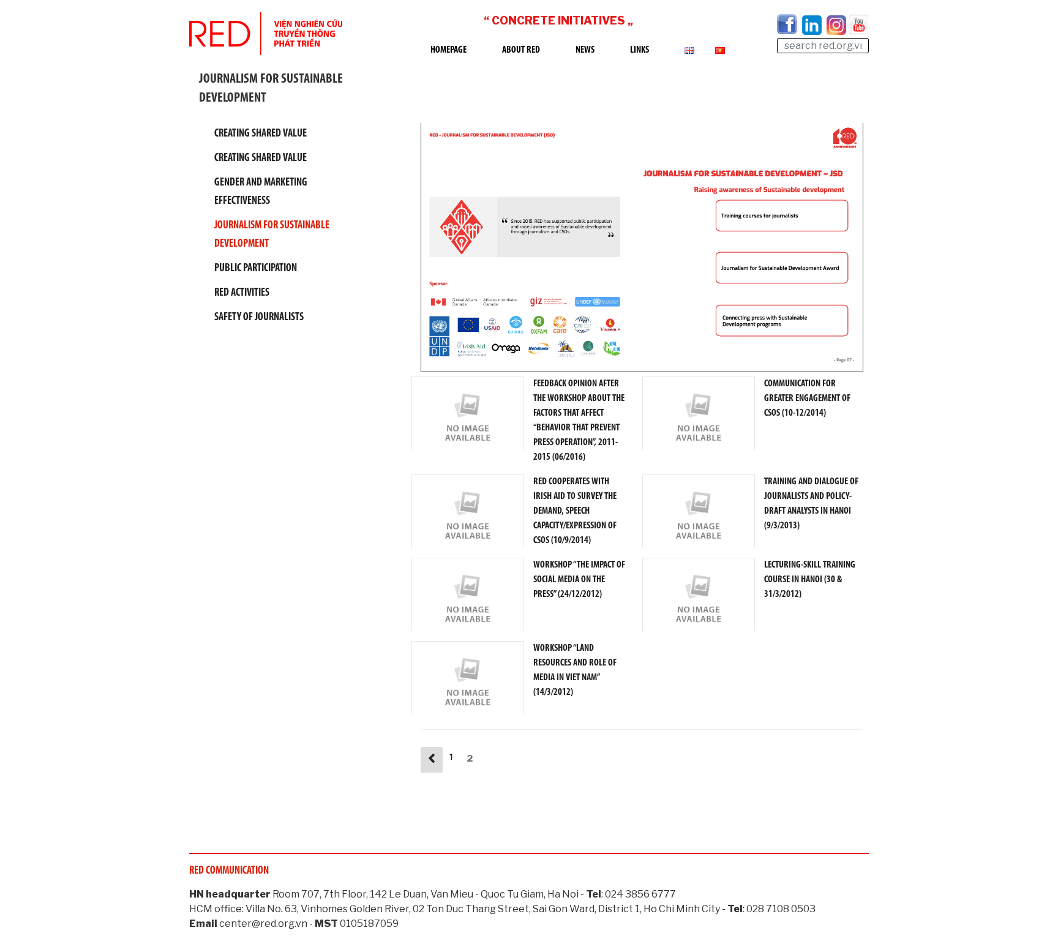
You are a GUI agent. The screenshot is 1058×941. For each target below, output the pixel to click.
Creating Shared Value (260, 134)
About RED (521, 50)
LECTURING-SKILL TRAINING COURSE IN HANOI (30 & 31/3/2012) (809, 579)
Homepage (448, 50)
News (585, 50)
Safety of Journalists (259, 317)
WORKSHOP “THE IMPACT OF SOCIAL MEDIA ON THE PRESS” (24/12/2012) (579, 579)
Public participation (255, 268)
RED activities (241, 293)
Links (639, 50)
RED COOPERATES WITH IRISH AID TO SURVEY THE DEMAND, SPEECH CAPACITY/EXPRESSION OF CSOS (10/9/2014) (575, 511)
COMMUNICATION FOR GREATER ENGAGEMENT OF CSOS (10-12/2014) (807, 398)
